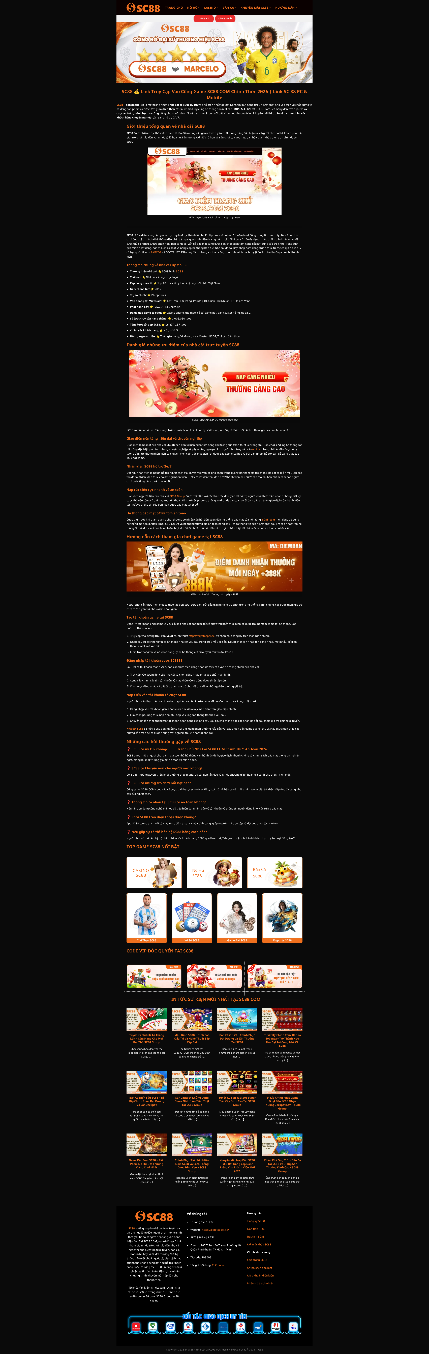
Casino (210, 8)
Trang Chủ (174, 8)
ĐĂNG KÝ (204, 18)
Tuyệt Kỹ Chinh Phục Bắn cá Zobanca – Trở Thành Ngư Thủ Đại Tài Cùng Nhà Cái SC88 (282, 1040)
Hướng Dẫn (285, 8)
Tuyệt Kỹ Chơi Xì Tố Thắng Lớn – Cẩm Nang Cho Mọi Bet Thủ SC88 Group (146, 1038)
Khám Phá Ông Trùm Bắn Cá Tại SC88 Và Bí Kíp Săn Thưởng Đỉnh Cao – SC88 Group (282, 1165)
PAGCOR (156, 252)
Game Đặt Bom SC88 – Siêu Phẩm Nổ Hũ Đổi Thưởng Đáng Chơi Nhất (147, 1163)
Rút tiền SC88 (256, 1236)
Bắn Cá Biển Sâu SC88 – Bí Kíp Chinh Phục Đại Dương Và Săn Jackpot (146, 1101)
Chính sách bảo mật (259, 1268)
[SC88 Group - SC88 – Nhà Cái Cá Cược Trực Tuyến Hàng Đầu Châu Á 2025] (143, 7)
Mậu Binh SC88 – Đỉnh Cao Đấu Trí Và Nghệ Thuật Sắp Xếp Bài (192, 1038)
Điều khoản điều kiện (260, 1275)
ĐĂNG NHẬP (225, 18)
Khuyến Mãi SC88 (255, 8)
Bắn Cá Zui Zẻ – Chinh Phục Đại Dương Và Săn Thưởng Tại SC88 (237, 1038)
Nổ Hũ (192, 8)
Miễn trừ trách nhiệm (260, 1283)
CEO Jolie (218, 1265)
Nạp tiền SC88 (256, 1229)
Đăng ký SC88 (256, 1221)
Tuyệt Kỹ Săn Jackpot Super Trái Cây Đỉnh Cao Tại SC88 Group (237, 1101)
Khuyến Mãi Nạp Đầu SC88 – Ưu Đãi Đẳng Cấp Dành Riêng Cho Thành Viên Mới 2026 (237, 1165)
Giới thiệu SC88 (257, 1260)
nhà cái (256, 449)
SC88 (119, 105)
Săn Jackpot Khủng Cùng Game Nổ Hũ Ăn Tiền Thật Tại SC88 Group (192, 1101)
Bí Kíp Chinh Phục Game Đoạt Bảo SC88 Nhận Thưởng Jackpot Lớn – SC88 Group (282, 1103)
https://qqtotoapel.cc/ (202, 636)
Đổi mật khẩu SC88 (259, 1244)
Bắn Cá (228, 8)
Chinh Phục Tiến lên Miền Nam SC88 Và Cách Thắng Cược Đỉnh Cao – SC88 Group (192, 1165)
